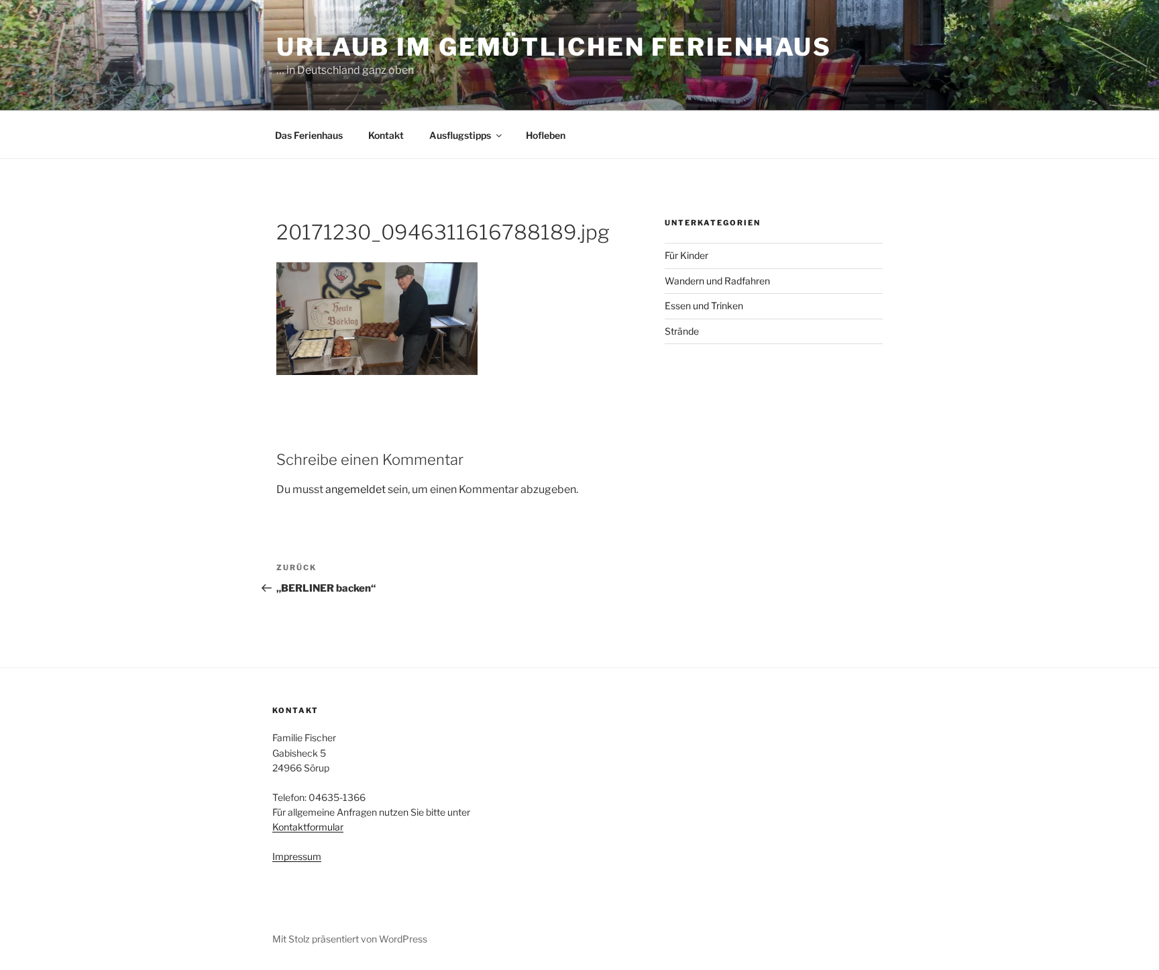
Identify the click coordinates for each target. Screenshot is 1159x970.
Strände (682, 331)
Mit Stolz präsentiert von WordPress (349, 939)
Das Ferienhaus (309, 135)
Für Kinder (686, 255)
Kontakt (386, 135)
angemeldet (355, 489)
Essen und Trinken (704, 305)
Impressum (296, 856)
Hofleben (545, 135)
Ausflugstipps (460, 135)
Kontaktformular (307, 826)
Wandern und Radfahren (717, 280)
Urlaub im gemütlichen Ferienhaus (554, 47)
